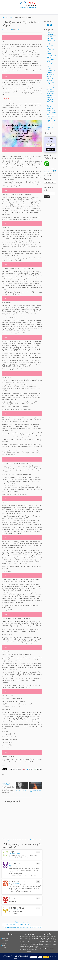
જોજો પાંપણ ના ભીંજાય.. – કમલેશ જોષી (51, 112)
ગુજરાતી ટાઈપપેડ (5, 942)
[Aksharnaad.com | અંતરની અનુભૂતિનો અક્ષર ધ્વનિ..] (29, 3)
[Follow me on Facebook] (3, 12)
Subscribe (50, 149)
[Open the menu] (55, 11)
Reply (38, 851)
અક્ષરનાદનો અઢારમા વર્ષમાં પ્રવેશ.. (50, 65)
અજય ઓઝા (19, 29)
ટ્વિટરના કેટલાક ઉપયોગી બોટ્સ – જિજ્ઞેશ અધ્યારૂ (51, 107)
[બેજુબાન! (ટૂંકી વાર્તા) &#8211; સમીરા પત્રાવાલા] (9, 787)
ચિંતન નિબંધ (9, 18)
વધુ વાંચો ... (29, 951)
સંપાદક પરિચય (5, 936)
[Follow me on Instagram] (4, 12)
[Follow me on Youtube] (5, 12)
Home (3, 18)
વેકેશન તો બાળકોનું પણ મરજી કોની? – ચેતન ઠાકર (16, 924)
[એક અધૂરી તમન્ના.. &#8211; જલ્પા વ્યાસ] (22, 785)
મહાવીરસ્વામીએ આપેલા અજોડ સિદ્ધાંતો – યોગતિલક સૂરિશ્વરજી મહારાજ (51, 51)
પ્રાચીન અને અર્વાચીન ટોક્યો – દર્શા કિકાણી (51, 87)
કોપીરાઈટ (4, 947)
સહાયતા (3, 945)
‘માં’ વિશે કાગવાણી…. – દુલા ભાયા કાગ (12, 100)
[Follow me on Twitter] (2, 12)
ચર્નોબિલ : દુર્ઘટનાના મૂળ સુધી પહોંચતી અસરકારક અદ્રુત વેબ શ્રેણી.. (23, 927)
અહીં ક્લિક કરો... (46, 946)
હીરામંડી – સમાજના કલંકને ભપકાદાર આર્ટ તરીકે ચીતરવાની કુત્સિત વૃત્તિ (51, 72)
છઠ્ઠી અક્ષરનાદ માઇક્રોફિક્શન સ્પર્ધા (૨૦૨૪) (50, 93)
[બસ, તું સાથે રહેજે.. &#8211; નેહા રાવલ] (35, 785)
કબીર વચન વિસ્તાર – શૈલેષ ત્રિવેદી (50, 59)
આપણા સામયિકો (5, 940)
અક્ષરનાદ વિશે (4, 943)
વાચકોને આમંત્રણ (5, 938)
